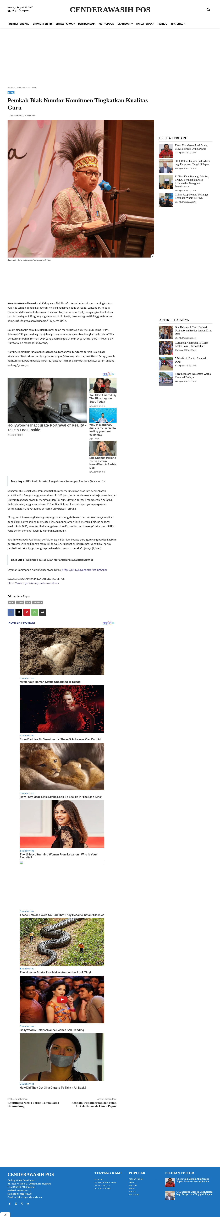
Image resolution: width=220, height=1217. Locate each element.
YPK (28, 602)
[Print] (42, 612)
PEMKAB (38, 602)
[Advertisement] (110, 53)
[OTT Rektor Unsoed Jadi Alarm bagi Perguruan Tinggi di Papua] (166, 166)
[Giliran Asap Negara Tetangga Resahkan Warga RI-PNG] (166, 200)
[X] (18, 612)
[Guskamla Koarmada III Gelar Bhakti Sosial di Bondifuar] (166, 348)
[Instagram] (16, 1204)
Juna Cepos (23, 596)
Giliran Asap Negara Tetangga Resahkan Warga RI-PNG (191, 196)
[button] (208, 9)
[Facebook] (11, 612)
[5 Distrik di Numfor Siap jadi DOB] (166, 364)
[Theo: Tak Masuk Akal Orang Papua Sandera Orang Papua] (166, 151)
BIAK (34, 87)
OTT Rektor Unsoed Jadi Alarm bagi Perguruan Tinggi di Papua (194, 1193)
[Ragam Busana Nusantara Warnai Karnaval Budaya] (166, 379)
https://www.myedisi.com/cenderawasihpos (33, 583)
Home (11, 87)
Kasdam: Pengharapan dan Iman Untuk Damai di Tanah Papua (94, 1104)
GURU (20, 602)
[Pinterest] (26, 612)
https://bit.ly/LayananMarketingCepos (84, 569)
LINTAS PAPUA (23, 87)
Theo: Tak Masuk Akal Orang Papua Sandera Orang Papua (191, 147)
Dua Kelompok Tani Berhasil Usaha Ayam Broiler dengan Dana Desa (193, 330)
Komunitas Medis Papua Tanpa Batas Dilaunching (33, 1104)
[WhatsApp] (34, 612)
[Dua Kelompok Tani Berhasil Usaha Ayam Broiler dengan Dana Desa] (166, 333)
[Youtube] (28, 1204)
